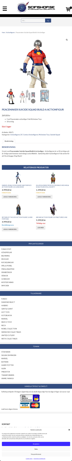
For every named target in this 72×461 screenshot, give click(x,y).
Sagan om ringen (8, 355)
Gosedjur (5, 279)
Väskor (4, 276)
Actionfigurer (10, 32)
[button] (69, 430)
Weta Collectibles (9, 339)
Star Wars (5, 352)
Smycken (5, 286)
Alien (3, 368)
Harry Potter (7, 365)
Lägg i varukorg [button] (10, 197)
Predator (5, 372)
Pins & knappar (7, 269)
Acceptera (36, 444)
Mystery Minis (7, 282)
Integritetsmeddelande (39, 458)
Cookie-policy (29, 458)
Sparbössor (6, 272)
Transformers (7, 375)
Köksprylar (6, 252)
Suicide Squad (55, 135)
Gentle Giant (7, 309)
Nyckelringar (7, 262)
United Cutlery (8, 335)
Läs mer (41, 227)
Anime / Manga (7, 378)
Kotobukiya (6, 315)
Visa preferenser (36, 454)
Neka (36, 449)
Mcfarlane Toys (44, 135)
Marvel (4, 319)
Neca (3, 325)
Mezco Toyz (6, 322)
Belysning (5, 256)
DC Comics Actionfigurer (29, 135)
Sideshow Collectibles (11, 332)
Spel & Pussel (6, 266)
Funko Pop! (6, 249)
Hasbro (4, 305)
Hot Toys (5, 312)
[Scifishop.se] (36, 7)
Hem (3, 32)
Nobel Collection (9, 329)
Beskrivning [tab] (9, 141)
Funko (4, 299)
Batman (4, 362)
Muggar (5, 259)
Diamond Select (8, 302)
